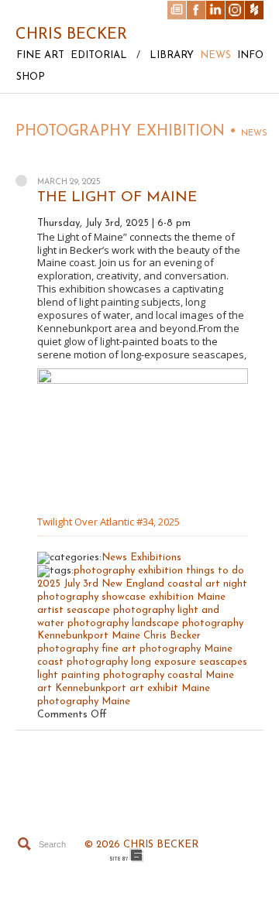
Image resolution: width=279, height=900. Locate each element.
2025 (48, 584)
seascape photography (120, 610)
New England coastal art (161, 584)
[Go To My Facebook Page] (196, 10)
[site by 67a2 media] (127, 855)
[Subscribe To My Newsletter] (176, 10)
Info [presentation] (250, 55)
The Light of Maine (117, 197)
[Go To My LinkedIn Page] (215, 10)
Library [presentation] (172, 55)
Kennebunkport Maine (88, 636)
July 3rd (81, 584)
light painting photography (100, 675)
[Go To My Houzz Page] (254, 10)
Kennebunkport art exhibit (116, 688)
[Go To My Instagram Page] (235, 10)
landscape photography (187, 623)
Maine (116, 701)
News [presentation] (215, 55)
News (114, 558)
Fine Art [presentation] (40, 55)
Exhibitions (155, 558)
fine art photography (151, 649)
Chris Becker (71, 35)
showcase (124, 597)
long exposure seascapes (189, 662)
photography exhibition (128, 571)
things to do (215, 571)
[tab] (37, 60)
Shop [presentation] (30, 77)
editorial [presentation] (99, 55)
